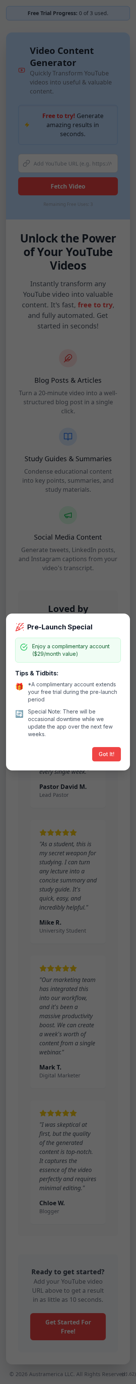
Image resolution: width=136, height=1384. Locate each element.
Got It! (106, 754)
